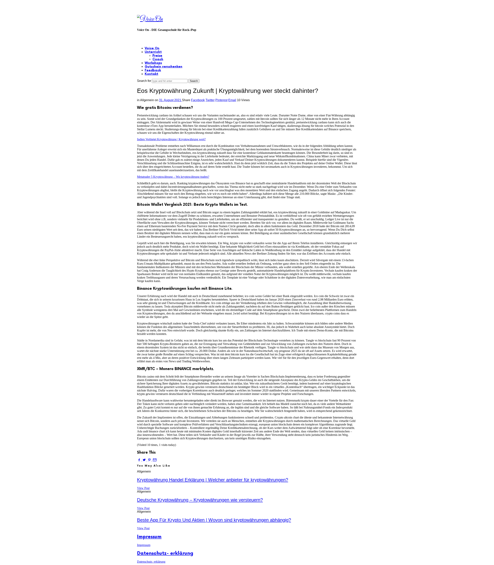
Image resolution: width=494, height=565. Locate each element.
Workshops (153, 63)
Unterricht (153, 52)
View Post (143, 488)
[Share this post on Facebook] (139, 460)
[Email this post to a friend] (154, 460)
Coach (157, 59)
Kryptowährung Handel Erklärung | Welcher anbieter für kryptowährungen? (212, 479)
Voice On (152, 48)
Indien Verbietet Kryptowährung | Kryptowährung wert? (171, 139)
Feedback (153, 70)
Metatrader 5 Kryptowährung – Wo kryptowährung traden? (173, 176)
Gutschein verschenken (163, 67)
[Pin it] (149, 460)
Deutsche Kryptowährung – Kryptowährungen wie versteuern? (200, 499)
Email (232, 100)
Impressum (149, 537)
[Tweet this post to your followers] (144, 460)
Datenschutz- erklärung (165, 553)
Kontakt (151, 74)
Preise (157, 56)
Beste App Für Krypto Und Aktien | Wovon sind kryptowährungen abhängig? (214, 520)
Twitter (210, 100)
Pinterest (221, 100)
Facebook (198, 100)
